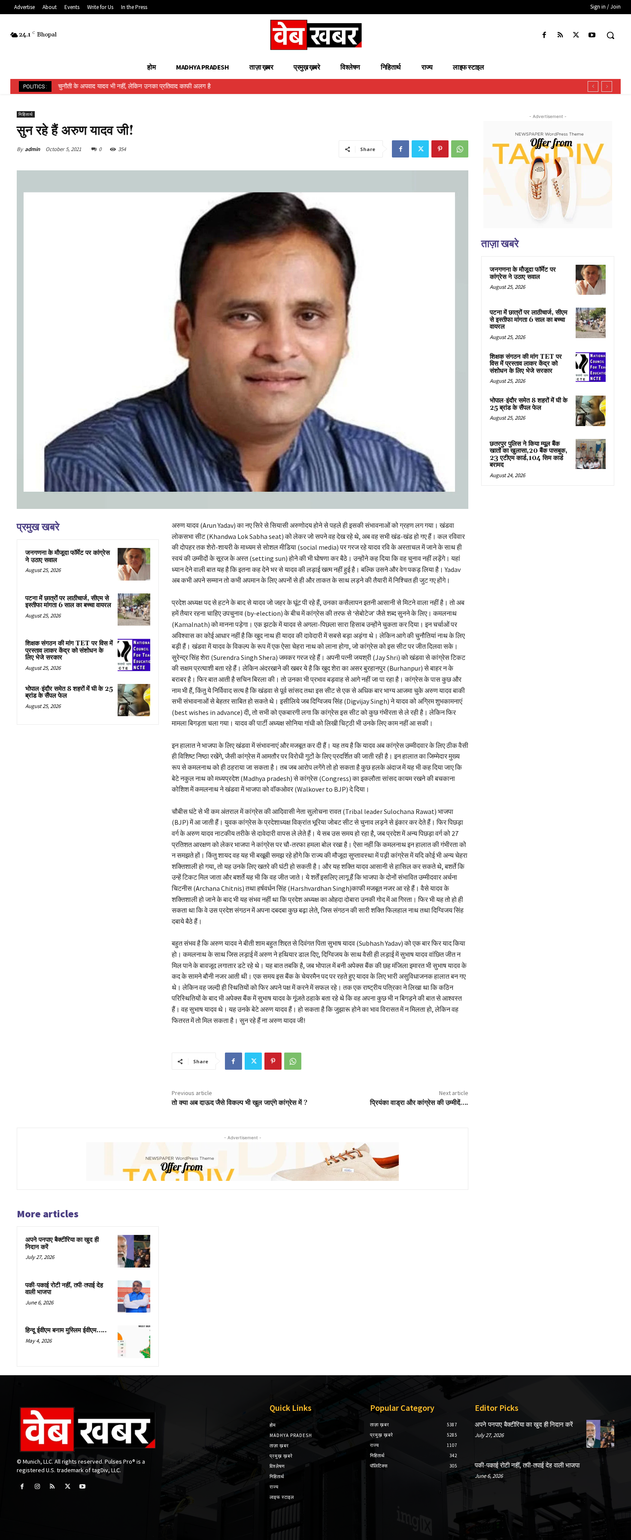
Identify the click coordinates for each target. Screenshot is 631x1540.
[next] (606, 86)
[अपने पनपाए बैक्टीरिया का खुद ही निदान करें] (134, 1251)
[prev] (593, 86)
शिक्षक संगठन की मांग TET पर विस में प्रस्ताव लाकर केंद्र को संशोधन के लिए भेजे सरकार (69, 650)
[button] (610, 35)
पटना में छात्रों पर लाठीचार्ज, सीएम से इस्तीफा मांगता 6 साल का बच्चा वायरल (68, 602)
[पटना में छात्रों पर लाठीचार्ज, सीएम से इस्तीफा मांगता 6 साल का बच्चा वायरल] (134, 609)
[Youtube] (592, 35)
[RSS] (560, 35)
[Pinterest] (440, 148)
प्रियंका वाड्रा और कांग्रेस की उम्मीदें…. (419, 1102)
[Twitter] (576, 35)
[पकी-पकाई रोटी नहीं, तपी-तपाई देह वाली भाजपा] (134, 1296)
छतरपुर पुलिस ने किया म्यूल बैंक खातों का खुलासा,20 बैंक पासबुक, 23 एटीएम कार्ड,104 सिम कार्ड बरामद (528, 454)
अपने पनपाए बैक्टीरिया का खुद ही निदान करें (62, 1243)
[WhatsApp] (459, 148)
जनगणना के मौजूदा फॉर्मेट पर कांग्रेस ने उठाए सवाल (67, 556)
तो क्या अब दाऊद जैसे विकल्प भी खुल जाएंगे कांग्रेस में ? (239, 1102)
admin (32, 149)
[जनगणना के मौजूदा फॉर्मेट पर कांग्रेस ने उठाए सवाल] (134, 564)
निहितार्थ (25, 114)
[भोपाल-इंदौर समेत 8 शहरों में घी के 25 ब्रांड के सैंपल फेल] (134, 700)
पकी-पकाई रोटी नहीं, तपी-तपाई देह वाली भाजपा (64, 1289)
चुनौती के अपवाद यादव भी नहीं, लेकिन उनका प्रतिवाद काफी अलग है (134, 86)
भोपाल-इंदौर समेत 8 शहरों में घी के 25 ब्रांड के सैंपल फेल (69, 692)
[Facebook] (544, 35)
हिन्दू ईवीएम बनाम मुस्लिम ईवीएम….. (66, 1330)
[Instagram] (37, 1486)
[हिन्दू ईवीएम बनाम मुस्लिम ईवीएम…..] (134, 1341)
